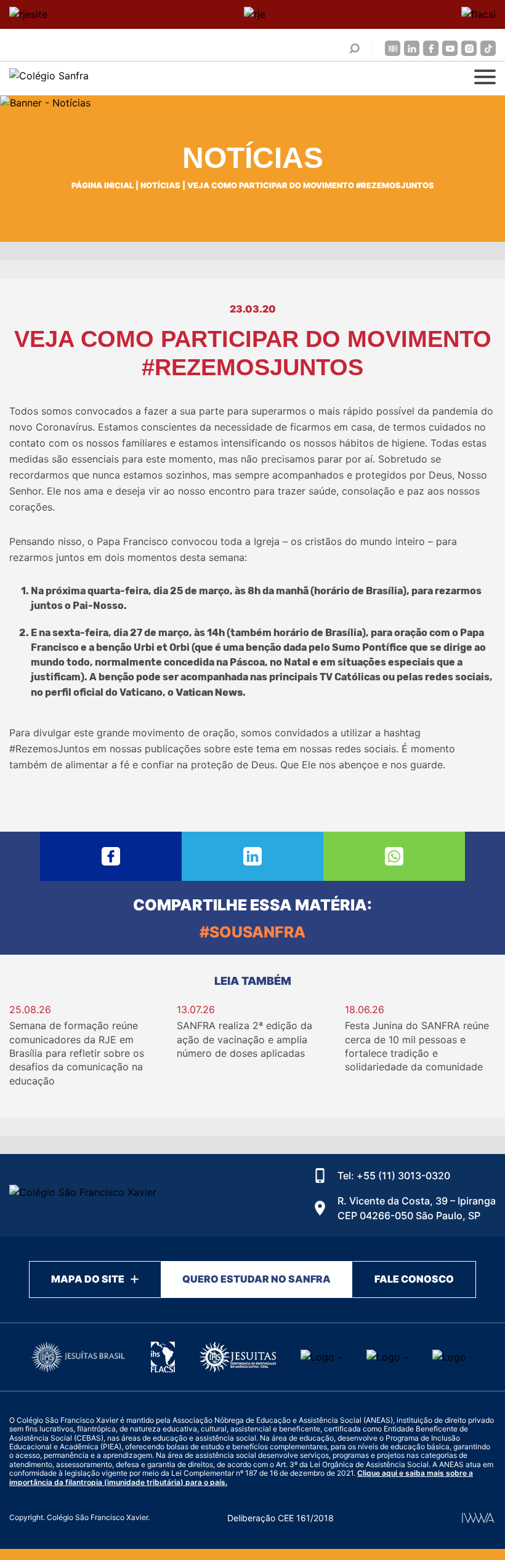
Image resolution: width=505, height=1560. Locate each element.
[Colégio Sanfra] (92, 78)
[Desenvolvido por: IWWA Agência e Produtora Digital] (478, 1518)
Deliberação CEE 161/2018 (280, 1518)
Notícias (160, 185)
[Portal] (392, 48)
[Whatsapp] (394, 856)
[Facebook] (430, 48)
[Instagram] (469, 48)
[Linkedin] (411, 48)
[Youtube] (450, 48)
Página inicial (102, 185)
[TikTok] (488, 48)
